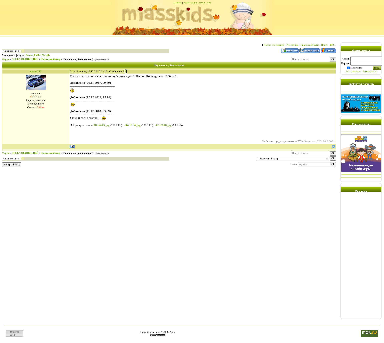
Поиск (324, 44)
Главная (177, 2)
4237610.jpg (164, 125)
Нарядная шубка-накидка (77, 59)
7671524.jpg (133, 125)
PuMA (37, 55)
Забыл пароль (353, 71)
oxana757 (35, 71)
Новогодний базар (50, 59)
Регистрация (190, 2)
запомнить (356, 67)
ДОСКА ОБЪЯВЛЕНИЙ (25, 59)
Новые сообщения (274, 44)
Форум (5, 59)
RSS (209, 2)
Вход (202, 2)
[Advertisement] (361, 257)
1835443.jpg (102, 125)
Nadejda (46, 55)
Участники (292, 44)
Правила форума (309, 44)
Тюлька (29, 55)
